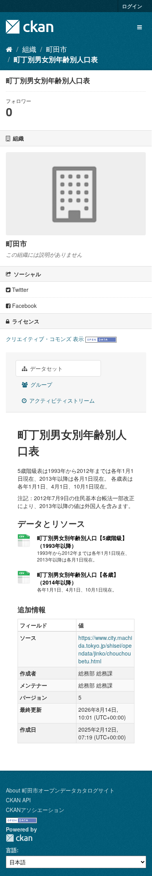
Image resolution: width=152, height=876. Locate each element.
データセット (45, 368)
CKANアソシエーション (35, 810)
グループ (40, 384)
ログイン (132, 6)
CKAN (19, 838)
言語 (11, 850)
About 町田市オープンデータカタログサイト (60, 790)
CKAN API (18, 800)
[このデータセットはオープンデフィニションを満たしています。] (101, 339)
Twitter (19, 289)
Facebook (24, 305)
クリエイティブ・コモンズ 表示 (45, 339)
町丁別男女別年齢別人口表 (56, 59)
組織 (29, 49)
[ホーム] (9, 49)
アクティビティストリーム (61, 400)
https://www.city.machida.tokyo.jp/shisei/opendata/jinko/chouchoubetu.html (105, 649)
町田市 (56, 49)
